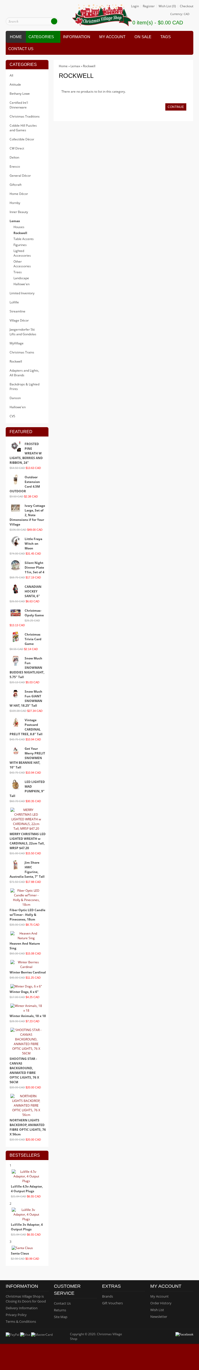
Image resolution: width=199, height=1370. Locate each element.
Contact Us (62, 1303)
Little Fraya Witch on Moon (33, 543)
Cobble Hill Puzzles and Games (23, 127)
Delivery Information (22, 1308)
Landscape (21, 278)
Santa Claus (20, 1253)
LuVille (14, 302)
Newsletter (158, 1316)
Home (16, 37)
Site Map (60, 1316)
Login (135, 6)
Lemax (15, 221)
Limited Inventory (22, 293)
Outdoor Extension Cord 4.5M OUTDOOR (25, 484)
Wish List (157, 1309)
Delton (14, 157)
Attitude (15, 84)
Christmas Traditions (25, 116)
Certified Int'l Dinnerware (19, 105)
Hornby (15, 203)
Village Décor (19, 320)
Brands (107, 1296)
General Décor (20, 175)
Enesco (15, 166)
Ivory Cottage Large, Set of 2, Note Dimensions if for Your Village (27, 515)
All (11, 75)
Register (149, 6)
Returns (60, 1310)
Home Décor (19, 194)
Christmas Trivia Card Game (33, 639)
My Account (159, 1296)
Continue (176, 107)
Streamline (17, 311)
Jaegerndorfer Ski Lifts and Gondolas (23, 331)
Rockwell (20, 233)
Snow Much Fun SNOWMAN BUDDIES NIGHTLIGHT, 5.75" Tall (27, 667)
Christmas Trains (22, 352)
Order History (161, 1303)
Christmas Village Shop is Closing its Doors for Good (26, 1299)
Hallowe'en (21, 284)
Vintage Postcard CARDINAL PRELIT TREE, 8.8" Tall (26, 727)
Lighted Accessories (22, 253)
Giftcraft (16, 184)
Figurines (20, 245)
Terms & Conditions (21, 1321)
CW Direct (17, 148)
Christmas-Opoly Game (34, 612)
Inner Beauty (19, 212)
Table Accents (23, 239)
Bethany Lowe (20, 93)
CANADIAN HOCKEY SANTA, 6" (33, 591)
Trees (17, 272)
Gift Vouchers (112, 1303)
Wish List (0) (167, 6)
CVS (12, 416)
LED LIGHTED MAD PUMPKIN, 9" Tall (27, 789)
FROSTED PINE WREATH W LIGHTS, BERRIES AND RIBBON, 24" (26, 453)
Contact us (20, 48)
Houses (18, 227)
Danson (15, 398)
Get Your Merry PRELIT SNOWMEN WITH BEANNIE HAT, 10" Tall (27, 757)
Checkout (186, 6)
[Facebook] (184, 1334)
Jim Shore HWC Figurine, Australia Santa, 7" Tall (27, 869)
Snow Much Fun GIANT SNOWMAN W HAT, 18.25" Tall (26, 698)
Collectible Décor (22, 139)
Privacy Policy (16, 1314)
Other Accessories (22, 263)
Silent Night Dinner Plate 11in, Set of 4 (34, 567)
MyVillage (17, 343)
